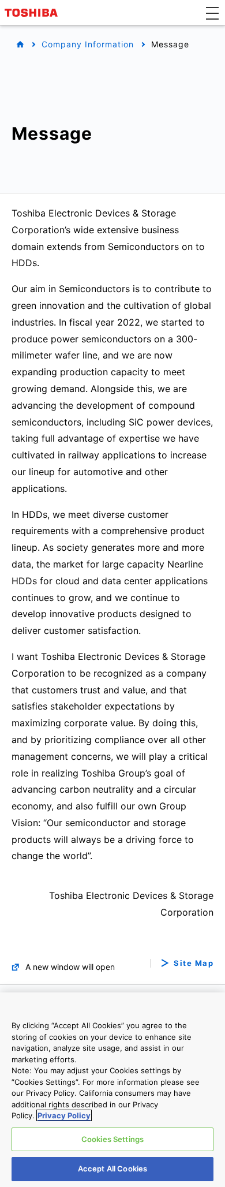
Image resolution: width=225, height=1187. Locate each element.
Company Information (88, 44)
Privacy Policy (64, 1115)
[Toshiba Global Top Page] (33, 12)
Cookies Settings (112, 1139)
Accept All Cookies (112, 1168)
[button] (212, 12)
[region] (112, 1089)
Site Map (193, 963)
